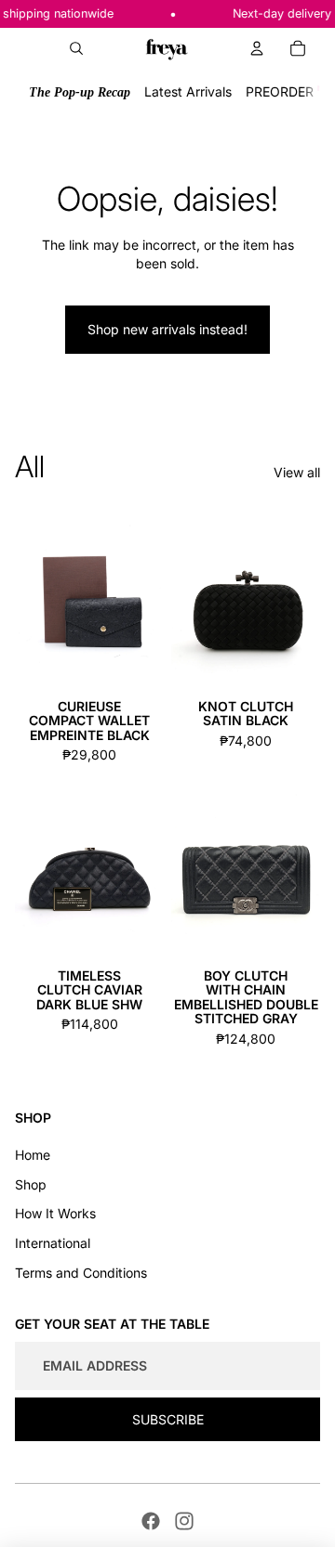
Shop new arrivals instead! (167, 329)
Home (32, 1155)
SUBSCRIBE (168, 1419)
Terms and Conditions (81, 1272)
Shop (31, 1184)
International (52, 1243)
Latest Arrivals (188, 91)
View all (297, 472)
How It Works (55, 1213)
